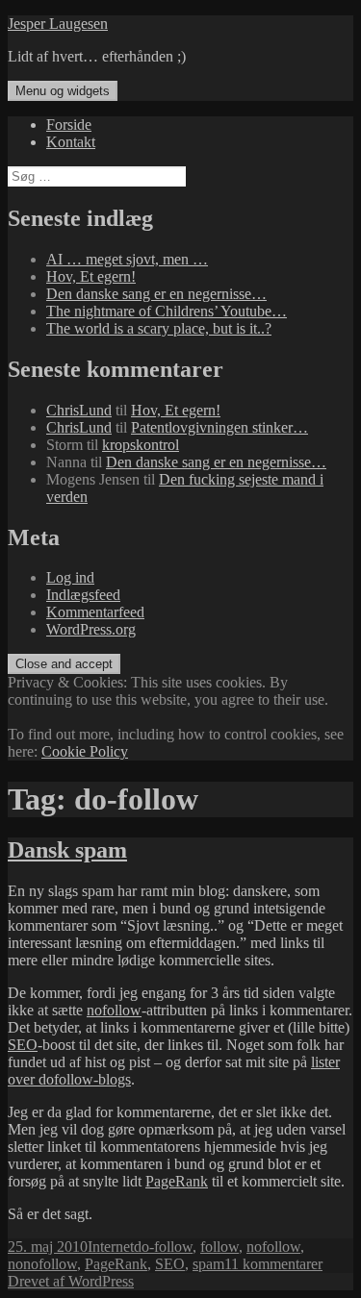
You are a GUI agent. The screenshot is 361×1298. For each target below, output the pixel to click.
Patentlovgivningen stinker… (219, 427)
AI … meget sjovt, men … (127, 259)
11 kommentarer (273, 1264)
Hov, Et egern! (91, 276)
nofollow (114, 1010)
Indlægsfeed (83, 595)
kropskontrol (140, 445)
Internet (111, 1246)
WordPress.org (91, 629)
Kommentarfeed (95, 612)
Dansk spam (67, 849)
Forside (68, 124)
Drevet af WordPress (71, 1281)
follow (219, 1246)
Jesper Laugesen (58, 23)
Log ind (70, 577)
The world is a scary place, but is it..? (158, 328)
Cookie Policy (84, 751)
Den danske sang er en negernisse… (156, 294)
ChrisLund (79, 410)
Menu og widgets (62, 91)
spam (208, 1264)
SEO (23, 1044)
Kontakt (70, 142)
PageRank (176, 1181)
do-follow (163, 1246)
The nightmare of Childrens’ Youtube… (166, 311)
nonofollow (42, 1264)
